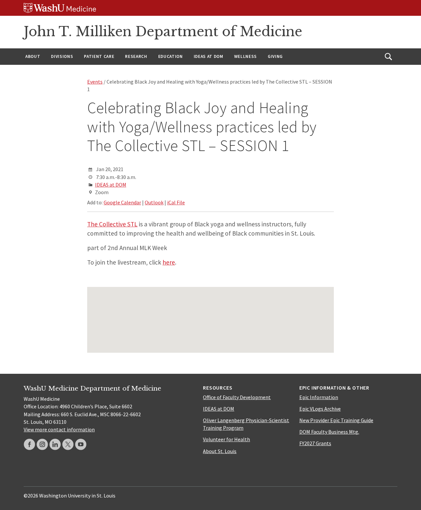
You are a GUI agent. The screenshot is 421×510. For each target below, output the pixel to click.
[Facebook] (29, 444)
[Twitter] (68, 444)
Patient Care (99, 56)
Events (95, 81)
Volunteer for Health (226, 439)
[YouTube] (81, 444)
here (168, 262)
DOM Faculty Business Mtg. (329, 431)
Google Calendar (122, 202)
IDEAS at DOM (208, 56)
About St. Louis (219, 451)
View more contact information (59, 429)
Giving (275, 56)
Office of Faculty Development (237, 397)
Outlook (154, 202)
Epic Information (318, 397)
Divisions (62, 56)
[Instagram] (42, 444)
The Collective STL (112, 224)
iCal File (176, 202)
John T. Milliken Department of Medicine (163, 31)
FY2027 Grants (315, 443)
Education (170, 56)
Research (136, 56)
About (32, 56)
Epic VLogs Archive (320, 408)
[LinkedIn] (55, 444)
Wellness (245, 56)
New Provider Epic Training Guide (336, 420)
